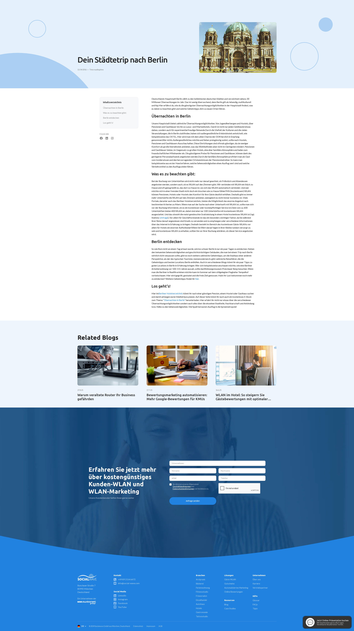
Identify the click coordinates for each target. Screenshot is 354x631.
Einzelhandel (201, 600)
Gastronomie (202, 612)
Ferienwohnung (203, 588)
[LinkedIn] (106, 138)
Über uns (257, 579)
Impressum (150, 626)
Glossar (256, 600)
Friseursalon (201, 596)
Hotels (199, 608)
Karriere (256, 583)
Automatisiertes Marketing (236, 588)
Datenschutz (138, 626)
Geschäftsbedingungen (182, 486)
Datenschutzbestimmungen (183, 489)
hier (197, 278)
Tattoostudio (202, 616)
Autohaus (200, 604)
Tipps (255, 608)
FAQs (255, 604)
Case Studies (230, 608)
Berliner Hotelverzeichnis (171, 293)
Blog (226, 604)
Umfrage (163, 217)
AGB (160, 626)
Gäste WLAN (230, 579)
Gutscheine (229, 583)
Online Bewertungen (233, 592)
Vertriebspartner (260, 588)
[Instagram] (112, 138)
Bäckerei (200, 583)
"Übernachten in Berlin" (174, 300)
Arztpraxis (200, 579)
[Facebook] (101, 138)
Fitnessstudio (202, 592)
